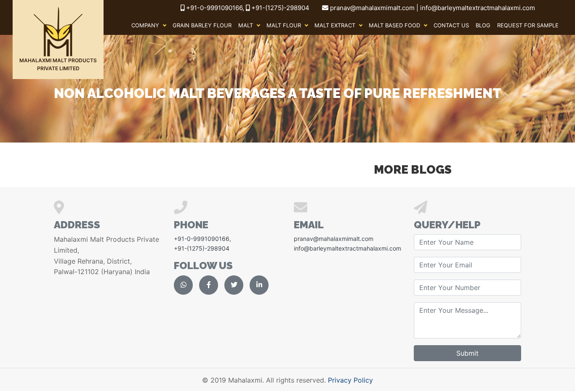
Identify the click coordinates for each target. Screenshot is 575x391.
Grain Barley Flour (202, 25)
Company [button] (145, 25)
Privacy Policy (350, 380)
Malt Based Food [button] (394, 25)
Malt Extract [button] (334, 25)
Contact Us (451, 25)
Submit (467, 353)
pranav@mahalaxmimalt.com (333, 238)
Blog (483, 25)
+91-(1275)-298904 (279, 8)
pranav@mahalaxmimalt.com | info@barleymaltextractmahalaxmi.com (432, 8)
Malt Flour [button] (283, 25)
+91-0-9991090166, (216, 8)
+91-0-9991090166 (201, 238)
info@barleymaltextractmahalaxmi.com (347, 248)
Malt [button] (245, 25)
